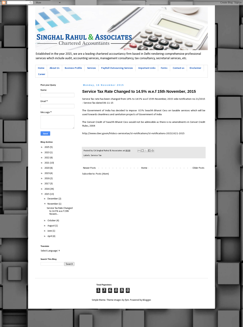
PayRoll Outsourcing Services (117, 68)
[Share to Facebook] (149, 150)
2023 (47, 152)
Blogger (147, 300)
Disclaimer (195, 68)
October (51, 220)
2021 (47, 163)
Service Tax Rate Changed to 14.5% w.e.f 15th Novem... (60, 211)
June (49, 231)
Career (41, 74)
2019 (47, 173)
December (53, 198)
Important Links (146, 68)
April (50, 236)
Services (91, 68)
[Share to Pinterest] (152, 150)
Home (41, 68)
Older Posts (198, 168)
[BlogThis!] (142, 150)
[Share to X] (146, 150)
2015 (47, 194)
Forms (164, 68)
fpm (127, 300)
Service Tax (96, 155)
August (51, 225)
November (53, 204)
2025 (47, 147)
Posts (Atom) (102, 174)
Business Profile (73, 68)
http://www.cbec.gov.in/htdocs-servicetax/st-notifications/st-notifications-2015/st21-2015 (133, 133)
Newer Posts (89, 168)
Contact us (178, 68)
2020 (47, 168)
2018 (47, 178)
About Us (54, 68)
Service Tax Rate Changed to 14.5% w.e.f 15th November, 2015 (139, 91)
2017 (47, 183)
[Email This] (139, 150)
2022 (47, 157)
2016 (47, 189)
